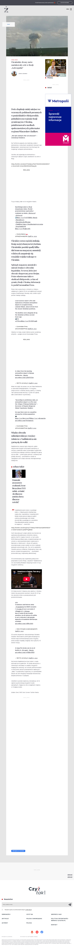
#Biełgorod (31, 213)
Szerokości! (6, 914)
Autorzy (5, 923)
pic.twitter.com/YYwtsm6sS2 (24, 420)
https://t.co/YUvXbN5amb (29, 321)
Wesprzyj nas (56, 914)
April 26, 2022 (32, 329)
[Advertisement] (26, 94)
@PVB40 (18, 321)
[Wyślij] (70, 904)
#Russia (34, 218)
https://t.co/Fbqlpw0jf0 (22, 229)
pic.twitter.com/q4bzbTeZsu (24, 377)
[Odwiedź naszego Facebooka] (41, 932)
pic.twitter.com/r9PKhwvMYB (24, 652)
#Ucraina (19, 609)
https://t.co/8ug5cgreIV (22, 418)
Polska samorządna (34, 918)
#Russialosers (19, 220)
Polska (50, 78)
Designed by (5, 936)
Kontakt (54, 924)
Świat (8, 24)
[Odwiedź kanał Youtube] (37, 932)
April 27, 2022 (33, 383)
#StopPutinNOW (20, 226)
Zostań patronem (65, 2)
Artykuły (5, 918)
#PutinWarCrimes (21, 224)
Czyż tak (29, 914)
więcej (70, 875)
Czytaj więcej (28, 909)
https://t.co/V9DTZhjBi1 (24, 218)
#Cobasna (26, 611)
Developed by (24, 936)
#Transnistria (19, 607)
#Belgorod (18, 215)
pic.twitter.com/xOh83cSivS (24, 623)
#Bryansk (24, 650)
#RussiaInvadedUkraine (23, 222)
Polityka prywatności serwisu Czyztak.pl (59, 919)
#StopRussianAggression (35, 224)
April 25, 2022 (33, 658)
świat (49, 88)
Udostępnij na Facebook (18, 850)
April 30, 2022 (32, 236)
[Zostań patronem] (32, 932)
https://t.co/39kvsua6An (37, 418)
